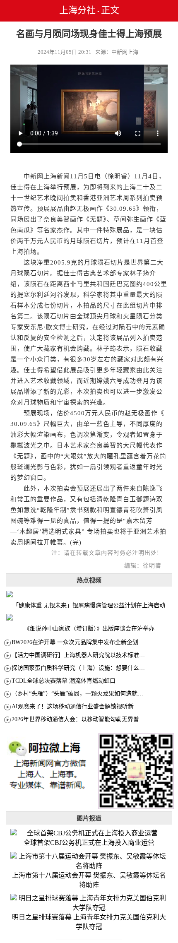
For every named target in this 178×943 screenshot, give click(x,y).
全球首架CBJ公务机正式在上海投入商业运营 (89, 842)
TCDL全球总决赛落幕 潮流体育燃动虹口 (63, 681)
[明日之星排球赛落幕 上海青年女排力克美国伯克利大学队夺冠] (89, 903)
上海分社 (77, 10)
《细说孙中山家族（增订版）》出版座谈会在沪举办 (89, 628)
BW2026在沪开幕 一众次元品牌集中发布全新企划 (75, 642)
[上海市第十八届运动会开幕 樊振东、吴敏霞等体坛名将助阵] (89, 861)
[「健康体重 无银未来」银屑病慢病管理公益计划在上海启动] (89, 594)
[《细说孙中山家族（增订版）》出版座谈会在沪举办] (89, 617)
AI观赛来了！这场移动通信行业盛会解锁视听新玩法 (78, 706)
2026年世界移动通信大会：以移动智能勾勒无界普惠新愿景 (87, 719)
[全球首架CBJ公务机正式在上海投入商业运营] (89, 833)
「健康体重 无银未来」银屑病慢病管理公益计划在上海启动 (89, 605)
